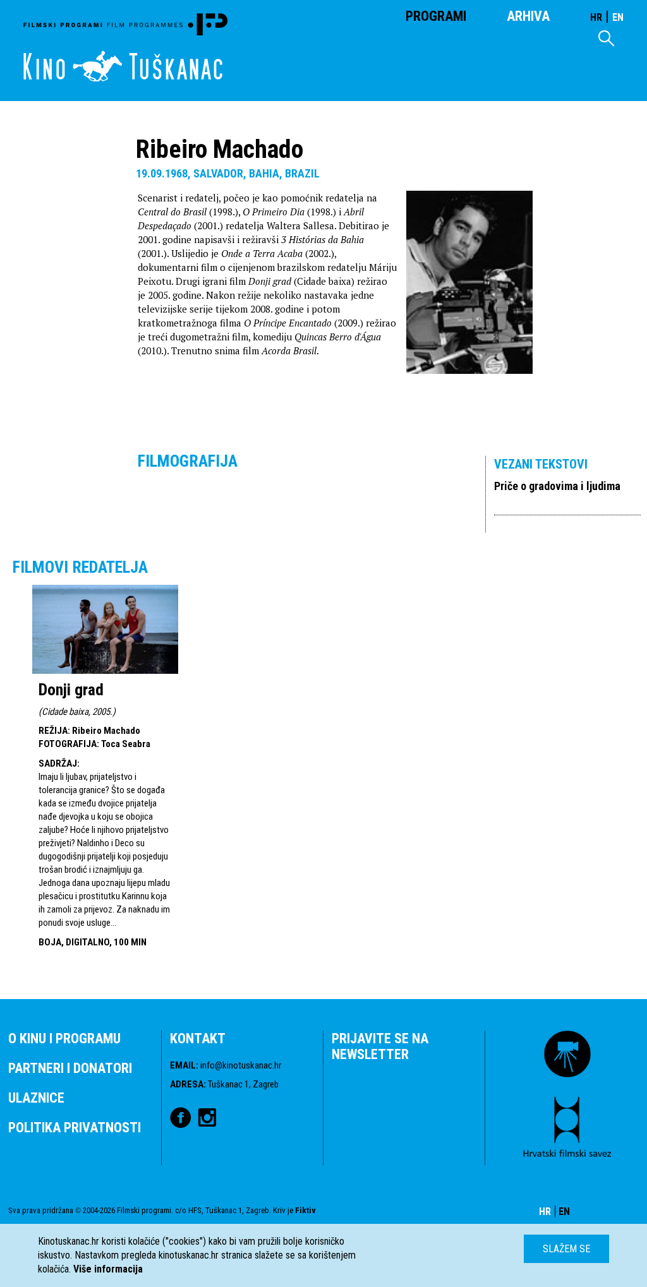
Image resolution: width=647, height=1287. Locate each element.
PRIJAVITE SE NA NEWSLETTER (380, 1046)
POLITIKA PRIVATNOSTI (74, 1127)
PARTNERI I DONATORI (70, 1068)
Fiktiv (305, 1210)
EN (618, 17)
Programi (436, 16)
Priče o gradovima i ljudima (557, 486)
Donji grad (71, 689)
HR (596, 17)
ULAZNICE (36, 1098)
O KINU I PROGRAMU (64, 1038)
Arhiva (528, 16)
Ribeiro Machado (106, 730)
